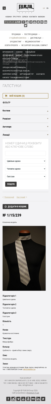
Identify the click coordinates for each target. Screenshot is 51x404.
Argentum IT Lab (33, 393)
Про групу (17, 17)
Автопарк (7, 126)
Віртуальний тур (26, 74)
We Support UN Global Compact (34, 45)
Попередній (9, 197)
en (47, 8)
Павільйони (30, 52)
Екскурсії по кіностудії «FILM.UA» (16, 71)
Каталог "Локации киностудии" (16, 77)
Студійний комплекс (18, 38)
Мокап (19, 55)
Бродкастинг (15, 42)
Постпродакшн (30, 34)
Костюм (6, 110)
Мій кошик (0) (17, 95)
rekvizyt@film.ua (29, 369)
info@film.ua (27, 385)
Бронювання (8, 52)
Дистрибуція (35, 38)
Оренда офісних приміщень (14, 67)
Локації (6, 135)
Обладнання (8, 55)
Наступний (21, 197)
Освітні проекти (11, 45)
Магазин (41, 17)
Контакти (33, 17)
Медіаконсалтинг (32, 42)
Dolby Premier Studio (33, 55)
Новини (8, 17)
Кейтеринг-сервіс (10, 74)
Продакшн (16, 34)
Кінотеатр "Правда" (10, 59)
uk (44, 8)
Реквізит (7, 119)
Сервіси (25, 17)
